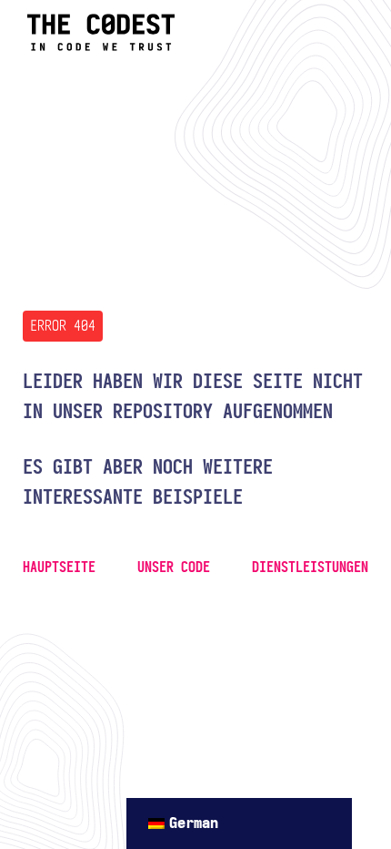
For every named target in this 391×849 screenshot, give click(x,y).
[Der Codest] (101, 47)
